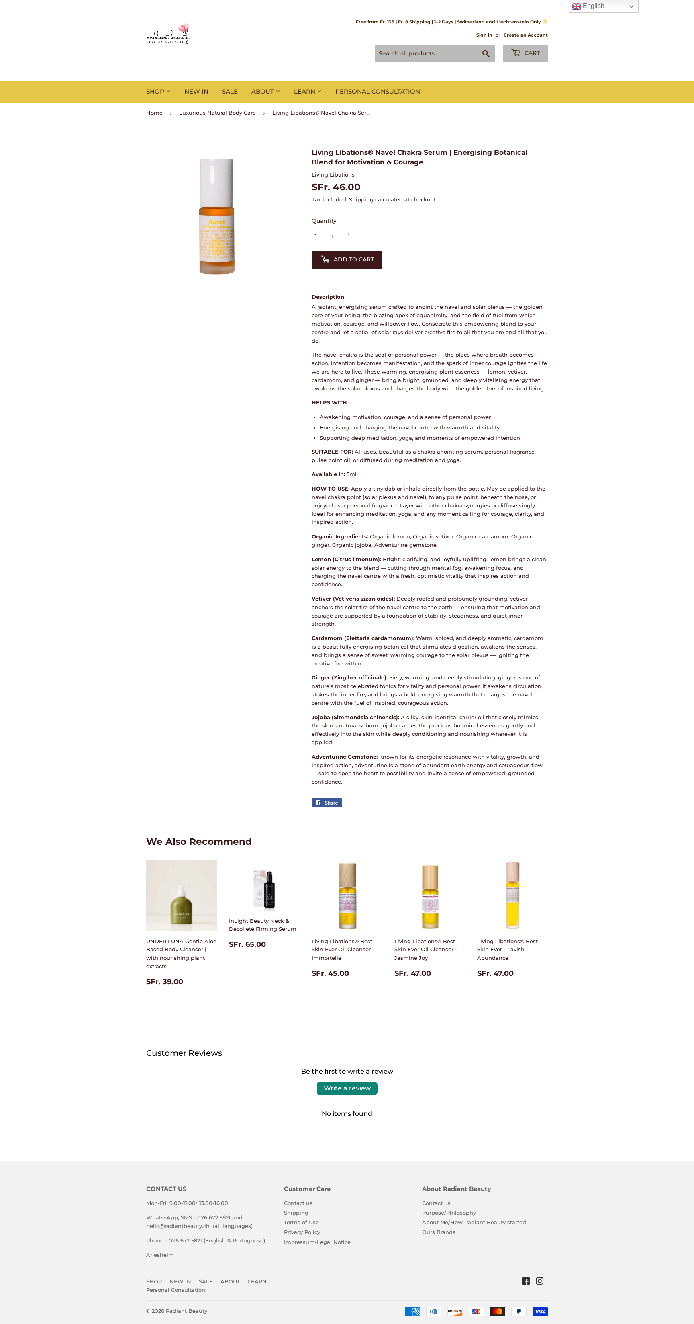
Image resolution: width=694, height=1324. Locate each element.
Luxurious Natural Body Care (217, 112)
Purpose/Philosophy (449, 1212)
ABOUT (263, 91)
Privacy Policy (302, 1232)
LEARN (305, 91)
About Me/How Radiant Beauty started (474, 1222)
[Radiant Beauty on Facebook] (526, 1282)
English (592, 5)
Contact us (298, 1203)
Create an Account (526, 35)
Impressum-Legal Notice (317, 1242)
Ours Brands (438, 1232)
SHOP (156, 91)
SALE (230, 91)
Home (154, 112)
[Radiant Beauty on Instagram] (540, 1282)
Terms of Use (301, 1222)
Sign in (484, 35)
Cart (531, 53)
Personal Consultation (377, 91)
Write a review (347, 1088)
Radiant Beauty (186, 1311)
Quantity (324, 220)
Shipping (361, 199)
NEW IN (196, 91)
